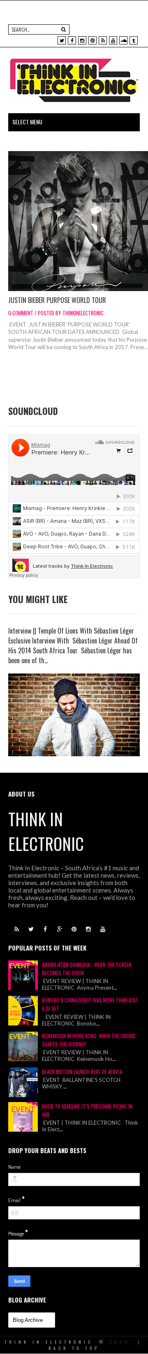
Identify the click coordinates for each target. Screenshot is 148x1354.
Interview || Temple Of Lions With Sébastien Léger (71, 631)
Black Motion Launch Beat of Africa (82, 1071)
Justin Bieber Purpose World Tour (57, 300)
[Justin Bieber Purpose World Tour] (78, 221)
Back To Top (74, 1348)
